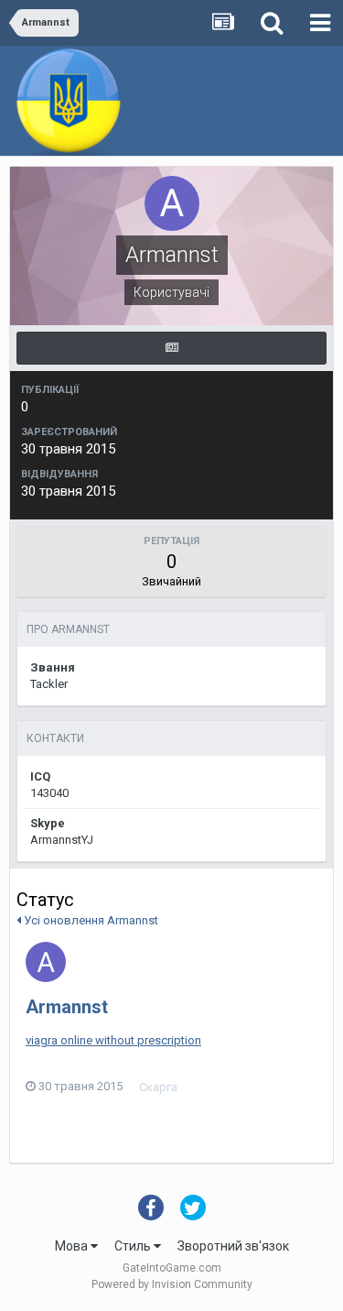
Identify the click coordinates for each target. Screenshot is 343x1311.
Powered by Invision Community (171, 1284)
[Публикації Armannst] (171, 348)
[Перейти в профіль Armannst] (46, 962)
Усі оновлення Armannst (89, 920)
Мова (73, 1246)
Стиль (134, 1246)
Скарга (158, 1087)
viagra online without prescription (113, 1040)
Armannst (67, 1007)
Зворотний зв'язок (233, 1246)
